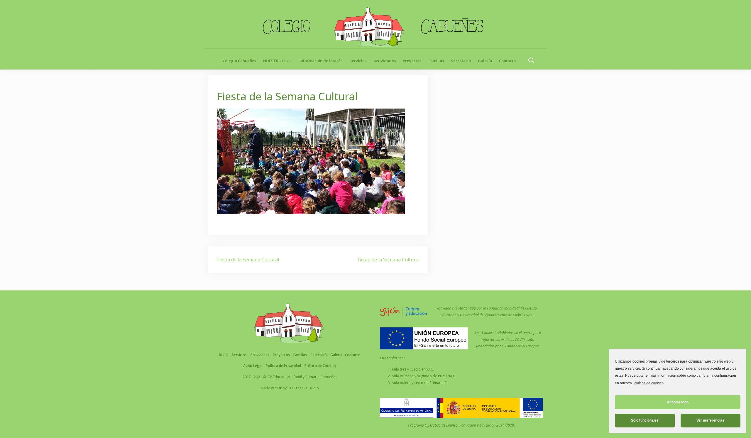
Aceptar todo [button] (678, 402)
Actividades (384, 60)
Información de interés (321, 60)
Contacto (507, 60)
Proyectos (412, 60)
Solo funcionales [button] (645, 420)
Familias (436, 60)
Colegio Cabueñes (239, 60)
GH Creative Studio (303, 387)
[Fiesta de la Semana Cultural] (311, 161)
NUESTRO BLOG (277, 60)
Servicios (357, 60)
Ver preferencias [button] (710, 420)
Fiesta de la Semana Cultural (248, 259)
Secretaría (461, 60)
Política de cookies (648, 383)
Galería (485, 60)
